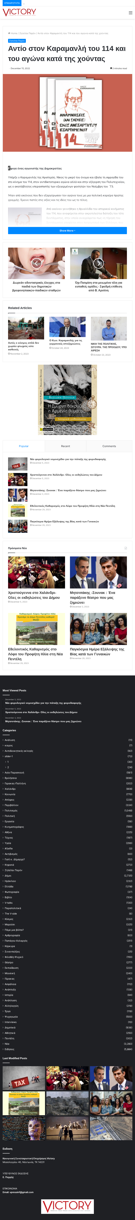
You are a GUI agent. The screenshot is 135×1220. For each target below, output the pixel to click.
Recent (65, 446)
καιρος (9, 745)
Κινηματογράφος (14, 826)
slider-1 (9, 756)
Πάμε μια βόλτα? (14, 929)
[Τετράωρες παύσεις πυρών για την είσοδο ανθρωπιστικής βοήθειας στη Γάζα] (111, 1128)
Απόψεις (9, 799)
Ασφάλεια (10, 984)
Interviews (11, 1022)
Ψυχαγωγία (11, 1016)
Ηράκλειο (10, 881)
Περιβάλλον (11, 805)
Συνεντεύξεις (12, 951)
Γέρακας (9, 978)
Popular (24, 446)
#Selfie (9, 848)
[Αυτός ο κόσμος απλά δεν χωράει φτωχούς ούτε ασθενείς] (26, 328)
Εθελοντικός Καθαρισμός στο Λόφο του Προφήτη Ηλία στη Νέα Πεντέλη (72, 505)
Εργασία (9, 821)
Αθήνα (8, 832)
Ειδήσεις (9, 1049)
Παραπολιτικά (13, 908)
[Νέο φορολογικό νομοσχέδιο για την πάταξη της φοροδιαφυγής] (17, 464)
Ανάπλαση (11, 1000)
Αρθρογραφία (12, 935)
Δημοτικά (10, 1027)
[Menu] (130, 14)
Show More (67, 230)
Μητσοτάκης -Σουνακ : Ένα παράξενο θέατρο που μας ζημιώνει (58, 3)
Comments (109, 446)
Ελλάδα (9, 886)
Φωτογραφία (12, 892)
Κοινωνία (10, 794)
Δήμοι (8, 875)
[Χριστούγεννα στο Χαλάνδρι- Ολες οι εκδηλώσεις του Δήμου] (17, 479)
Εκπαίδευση (11, 967)
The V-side (11, 913)
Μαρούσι (10, 924)
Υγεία (8, 843)
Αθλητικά (10, 1033)
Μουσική (10, 973)
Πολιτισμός (11, 810)
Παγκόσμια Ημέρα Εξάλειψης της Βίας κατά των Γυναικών (64, 521)
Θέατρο (9, 962)
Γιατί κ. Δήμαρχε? (15, 859)
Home (13, 33)
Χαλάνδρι (10, 788)
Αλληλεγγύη (11, 1005)
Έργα (8, 1011)
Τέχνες (9, 837)
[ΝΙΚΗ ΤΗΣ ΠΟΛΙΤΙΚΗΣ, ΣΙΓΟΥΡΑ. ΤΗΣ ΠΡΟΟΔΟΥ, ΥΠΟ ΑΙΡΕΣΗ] (109, 329)
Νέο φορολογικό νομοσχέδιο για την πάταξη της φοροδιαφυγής (68, 459)
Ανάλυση (10, 740)
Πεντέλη (9, 1038)
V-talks (8, 902)
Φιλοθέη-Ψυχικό (14, 957)
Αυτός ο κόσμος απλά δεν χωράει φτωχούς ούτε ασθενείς (23, 346)
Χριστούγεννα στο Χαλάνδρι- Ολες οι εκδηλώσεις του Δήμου (66, 474)
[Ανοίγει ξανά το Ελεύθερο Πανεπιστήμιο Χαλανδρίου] (24, 1128)
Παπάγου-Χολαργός (16, 940)
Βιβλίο (8, 897)
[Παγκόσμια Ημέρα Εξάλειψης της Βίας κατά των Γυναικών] (17, 526)
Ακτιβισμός (11, 854)
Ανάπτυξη (10, 989)
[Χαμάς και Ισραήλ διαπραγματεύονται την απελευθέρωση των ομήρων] (67, 1103)
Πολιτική (10, 816)
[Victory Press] (19, 12)
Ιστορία (9, 995)
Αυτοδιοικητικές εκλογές (19, 750)
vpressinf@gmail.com (22, 1192)
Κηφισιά (9, 864)
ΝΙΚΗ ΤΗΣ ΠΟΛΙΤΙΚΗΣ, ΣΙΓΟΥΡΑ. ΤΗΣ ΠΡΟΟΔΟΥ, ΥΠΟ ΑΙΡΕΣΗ (109, 347)
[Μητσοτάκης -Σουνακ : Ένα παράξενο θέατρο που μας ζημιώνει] (17, 495)
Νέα (7, 1043)
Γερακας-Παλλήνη (15, 783)
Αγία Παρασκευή (14, 772)
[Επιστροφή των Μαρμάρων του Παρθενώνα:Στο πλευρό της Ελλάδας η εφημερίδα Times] (67, 1128)
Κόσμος (9, 919)
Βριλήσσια (11, 778)
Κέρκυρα (10, 946)
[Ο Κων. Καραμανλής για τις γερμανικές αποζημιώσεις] (67, 327)
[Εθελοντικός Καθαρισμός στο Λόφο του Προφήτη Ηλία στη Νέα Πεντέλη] (17, 510)
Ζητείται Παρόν (27, 33)
